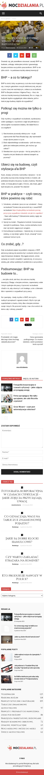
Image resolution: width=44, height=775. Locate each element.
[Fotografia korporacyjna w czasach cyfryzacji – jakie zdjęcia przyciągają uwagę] (6, 387)
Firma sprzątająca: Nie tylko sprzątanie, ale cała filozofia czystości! (26, 398)
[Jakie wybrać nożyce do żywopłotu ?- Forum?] (6, 657)
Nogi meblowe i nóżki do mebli (18, 728)
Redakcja (15, 527)
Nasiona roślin (9, 697)
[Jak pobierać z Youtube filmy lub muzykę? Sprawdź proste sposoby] (6, 668)
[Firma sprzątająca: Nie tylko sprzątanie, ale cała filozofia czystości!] (6, 398)
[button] (41, 13)
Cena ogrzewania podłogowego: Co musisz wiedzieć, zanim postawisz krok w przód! (33, 340)
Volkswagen (8, 694)
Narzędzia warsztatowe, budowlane (21, 718)
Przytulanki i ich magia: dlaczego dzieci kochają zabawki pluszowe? (10, 339)
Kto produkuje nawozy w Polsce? (22, 577)
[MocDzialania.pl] (22, 5)
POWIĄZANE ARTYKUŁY (11, 379)
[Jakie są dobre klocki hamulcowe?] (6, 640)
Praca (3, 34)
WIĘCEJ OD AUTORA (30, 379)
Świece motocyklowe (13, 732)
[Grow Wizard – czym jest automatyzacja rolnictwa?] (6, 409)
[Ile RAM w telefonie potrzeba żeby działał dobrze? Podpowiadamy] (6, 679)
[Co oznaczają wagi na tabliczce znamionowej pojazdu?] (6, 629)
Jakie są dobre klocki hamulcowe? (22, 540)
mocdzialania (10, 48)
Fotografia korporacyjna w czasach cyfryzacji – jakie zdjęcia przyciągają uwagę (28, 387)
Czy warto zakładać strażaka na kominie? (22, 559)
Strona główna (5, 19)
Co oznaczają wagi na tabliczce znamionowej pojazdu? (22, 519)
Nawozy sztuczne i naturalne (18, 701)
